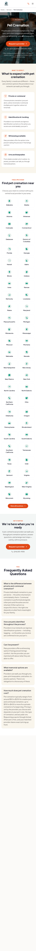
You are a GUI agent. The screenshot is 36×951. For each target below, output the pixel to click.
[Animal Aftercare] (6, 4)
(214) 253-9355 (19, 552)
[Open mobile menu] (33, 3)
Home (3, 10)
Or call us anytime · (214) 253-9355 (19, 49)
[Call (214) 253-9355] (28, 3)
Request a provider (17, 44)
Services (9, 10)
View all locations (16, 506)
